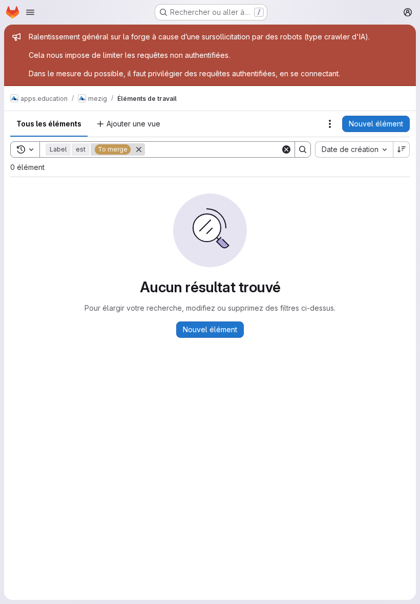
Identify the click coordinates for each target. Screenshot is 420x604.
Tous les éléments (48, 123)
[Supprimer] (139, 149)
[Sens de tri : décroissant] (401, 149)
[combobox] (354, 149)
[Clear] (286, 149)
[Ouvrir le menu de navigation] (30, 12)
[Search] (303, 149)
